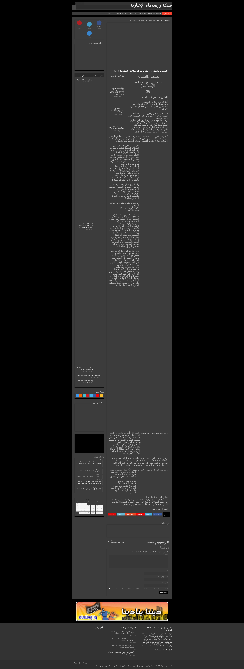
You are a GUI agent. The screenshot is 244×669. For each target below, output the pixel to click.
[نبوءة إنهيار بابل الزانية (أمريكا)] (98, 150)
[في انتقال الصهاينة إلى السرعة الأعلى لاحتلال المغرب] (80, 421)
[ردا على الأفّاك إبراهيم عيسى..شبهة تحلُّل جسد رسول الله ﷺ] (89, 408)
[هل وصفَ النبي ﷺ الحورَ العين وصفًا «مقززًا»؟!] (80, 408)
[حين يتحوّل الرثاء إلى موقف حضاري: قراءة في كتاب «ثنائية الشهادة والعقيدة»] (89, 414)
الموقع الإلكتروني (163, 582)
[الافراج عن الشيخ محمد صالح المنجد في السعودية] (98, 382)
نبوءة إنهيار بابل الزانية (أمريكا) (85, 79)
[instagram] (85, 4)
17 (77, 508)
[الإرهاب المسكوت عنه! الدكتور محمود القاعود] (98, 421)
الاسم (166, 571)
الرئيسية (167, 20)
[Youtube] (90, 4)
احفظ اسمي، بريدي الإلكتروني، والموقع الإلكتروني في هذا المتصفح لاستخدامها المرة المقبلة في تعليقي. (140, 588)
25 (101, 512)
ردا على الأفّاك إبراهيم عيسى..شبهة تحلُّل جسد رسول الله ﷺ (117, 110)
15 (84, 508)
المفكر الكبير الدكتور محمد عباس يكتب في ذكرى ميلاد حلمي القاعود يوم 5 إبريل (86, 225)
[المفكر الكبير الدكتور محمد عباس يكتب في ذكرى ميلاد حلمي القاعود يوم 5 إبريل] (98, 294)
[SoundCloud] (87, 4)
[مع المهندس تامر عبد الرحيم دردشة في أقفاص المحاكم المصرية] (136, 645)
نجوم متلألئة (160, 20)
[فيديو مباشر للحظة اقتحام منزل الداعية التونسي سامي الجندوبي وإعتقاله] (136, 632)
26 (97, 512)
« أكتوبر (101, 514)
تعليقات (88, 76)
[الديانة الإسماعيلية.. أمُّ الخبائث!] (98, 427)
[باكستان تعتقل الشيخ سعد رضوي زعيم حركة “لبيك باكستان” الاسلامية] (136, 652)
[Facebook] (94, 4)
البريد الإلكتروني (163, 577)
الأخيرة (101, 76)
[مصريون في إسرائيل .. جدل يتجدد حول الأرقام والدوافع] (89, 421)
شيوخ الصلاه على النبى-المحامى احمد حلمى (88, 375)
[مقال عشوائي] (74, 7)
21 (88, 510)
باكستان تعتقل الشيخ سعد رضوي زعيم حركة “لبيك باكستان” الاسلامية (121, 653)
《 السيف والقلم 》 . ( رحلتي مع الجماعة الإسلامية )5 (156, 542)
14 (88, 508)
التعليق (165, 554)
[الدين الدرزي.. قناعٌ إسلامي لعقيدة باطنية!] (80, 427)
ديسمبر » (95, 514)
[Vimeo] (88, 4)
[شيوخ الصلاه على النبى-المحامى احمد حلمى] (102, 375)
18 (101, 510)
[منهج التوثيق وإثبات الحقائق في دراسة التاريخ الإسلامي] (98, 370)
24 (77, 510)
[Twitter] (92, 4)
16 (81, 508)
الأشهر (94, 76)
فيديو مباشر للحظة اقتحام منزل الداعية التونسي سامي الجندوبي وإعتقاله (122, 632)
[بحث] (73, 3)
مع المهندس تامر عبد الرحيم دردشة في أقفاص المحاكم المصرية (122, 646)
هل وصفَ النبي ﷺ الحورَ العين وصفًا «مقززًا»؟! (117, 127)
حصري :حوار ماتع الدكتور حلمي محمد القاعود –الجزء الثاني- (123, 639)
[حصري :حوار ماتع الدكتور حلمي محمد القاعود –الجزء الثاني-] (136, 639)
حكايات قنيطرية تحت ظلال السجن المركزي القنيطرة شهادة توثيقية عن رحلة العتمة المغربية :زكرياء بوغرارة (133, 13)
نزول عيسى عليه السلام (117, 541)
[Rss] (97, 4)
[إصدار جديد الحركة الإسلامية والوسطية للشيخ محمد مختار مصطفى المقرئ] (89, 427)
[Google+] (96, 4)
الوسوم (82, 76)
